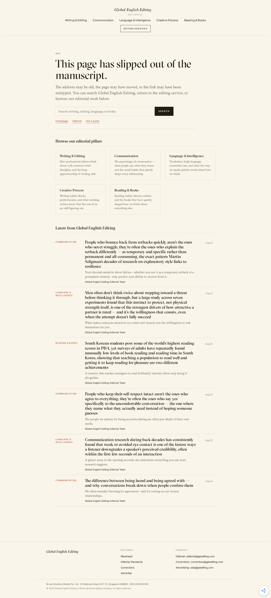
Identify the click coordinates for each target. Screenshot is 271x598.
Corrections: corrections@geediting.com (199, 561)
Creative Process (167, 20)
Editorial (76, 120)
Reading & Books (195, 20)
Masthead (126, 556)
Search (164, 111)
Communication (103, 20)
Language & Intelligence (134, 20)
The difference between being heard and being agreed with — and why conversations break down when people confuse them (139, 483)
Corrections (127, 567)
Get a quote (92, 120)
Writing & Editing (76, 20)
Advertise (126, 573)
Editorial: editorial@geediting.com (195, 556)
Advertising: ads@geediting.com (194, 567)
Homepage (61, 120)
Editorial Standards (132, 561)
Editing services (135, 28)
